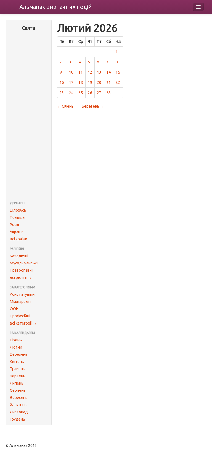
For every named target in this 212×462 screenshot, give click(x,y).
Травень (17, 369)
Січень (16, 340)
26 (90, 92)
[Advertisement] (29, 116)
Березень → (93, 106)
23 (62, 92)
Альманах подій (55, 7)
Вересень (19, 397)
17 (71, 82)
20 (99, 82)
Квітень (17, 361)
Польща (17, 217)
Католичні (19, 256)
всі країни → (21, 239)
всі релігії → (21, 277)
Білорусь (18, 210)
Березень (19, 354)
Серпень (18, 390)
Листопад (19, 412)
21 (108, 82)
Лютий (16, 347)
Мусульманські (24, 263)
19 (90, 82)
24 (71, 92)
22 (118, 82)
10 (71, 72)
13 (99, 72)
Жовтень (18, 405)
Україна (16, 232)
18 (80, 82)
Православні (21, 270)
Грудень (17, 419)
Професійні (20, 316)
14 (108, 72)
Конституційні (22, 294)
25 (80, 92)
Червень (17, 376)
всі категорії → (23, 323)
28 (108, 92)
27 (99, 92)
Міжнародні (20, 301)
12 (90, 72)
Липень (16, 383)
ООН (14, 309)
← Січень (65, 106)
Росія (14, 224)
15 (118, 72)
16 (62, 82)
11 (80, 72)
